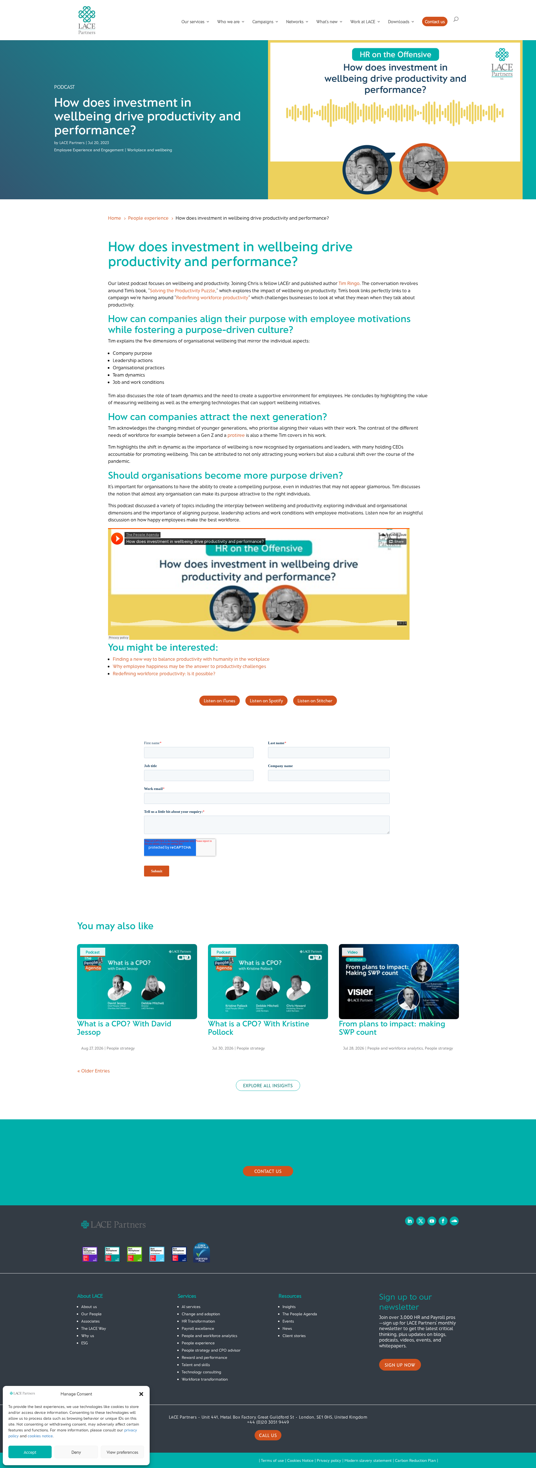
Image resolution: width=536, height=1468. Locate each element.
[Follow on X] (420, 1220)
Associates (90, 1321)
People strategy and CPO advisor (211, 1350)
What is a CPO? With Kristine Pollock (258, 1028)
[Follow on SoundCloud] (454, 1220)
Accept (30, 1452)
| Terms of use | (273, 1460)
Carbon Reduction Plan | (416, 1460)
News (287, 1328)
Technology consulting (201, 1371)
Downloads (398, 22)
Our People (91, 1313)
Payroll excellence (198, 1328)
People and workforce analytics (395, 1048)
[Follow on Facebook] (443, 1220)
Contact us (435, 21)
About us (89, 1306)
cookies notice (40, 1435)
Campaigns (262, 22)
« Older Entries (93, 1070)
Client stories (294, 1335)
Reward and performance (204, 1357)
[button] (141, 1394)
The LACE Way (93, 1328)
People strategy (121, 1048)
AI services (191, 1306)
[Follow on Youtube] (431, 1220)
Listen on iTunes (219, 700)
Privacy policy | (330, 1460)
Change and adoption (201, 1313)
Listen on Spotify (266, 700)
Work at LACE (362, 22)
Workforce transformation (205, 1379)
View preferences (122, 1452)
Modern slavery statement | (369, 1460)
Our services (192, 22)
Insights (289, 1306)
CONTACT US (268, 1171)
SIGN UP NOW (400, 1365)
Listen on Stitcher (315, 700)
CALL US (268, 1435)
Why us (87, 1335)
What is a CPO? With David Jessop (124, 1028)
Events (288, 1321)
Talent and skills (196, 1364)
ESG (84, 1342)
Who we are (228, 22)
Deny (76, 1452)
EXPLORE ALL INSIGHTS (268, 1085)
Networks (294, 22)
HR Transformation (198, 1321)
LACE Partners (72, 142)
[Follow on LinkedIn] (409, 1220)
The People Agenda (300, 1313)
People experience (198, 1342)
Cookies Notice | (302, 1460)
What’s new (327, 22)
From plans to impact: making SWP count (392, 1028)
